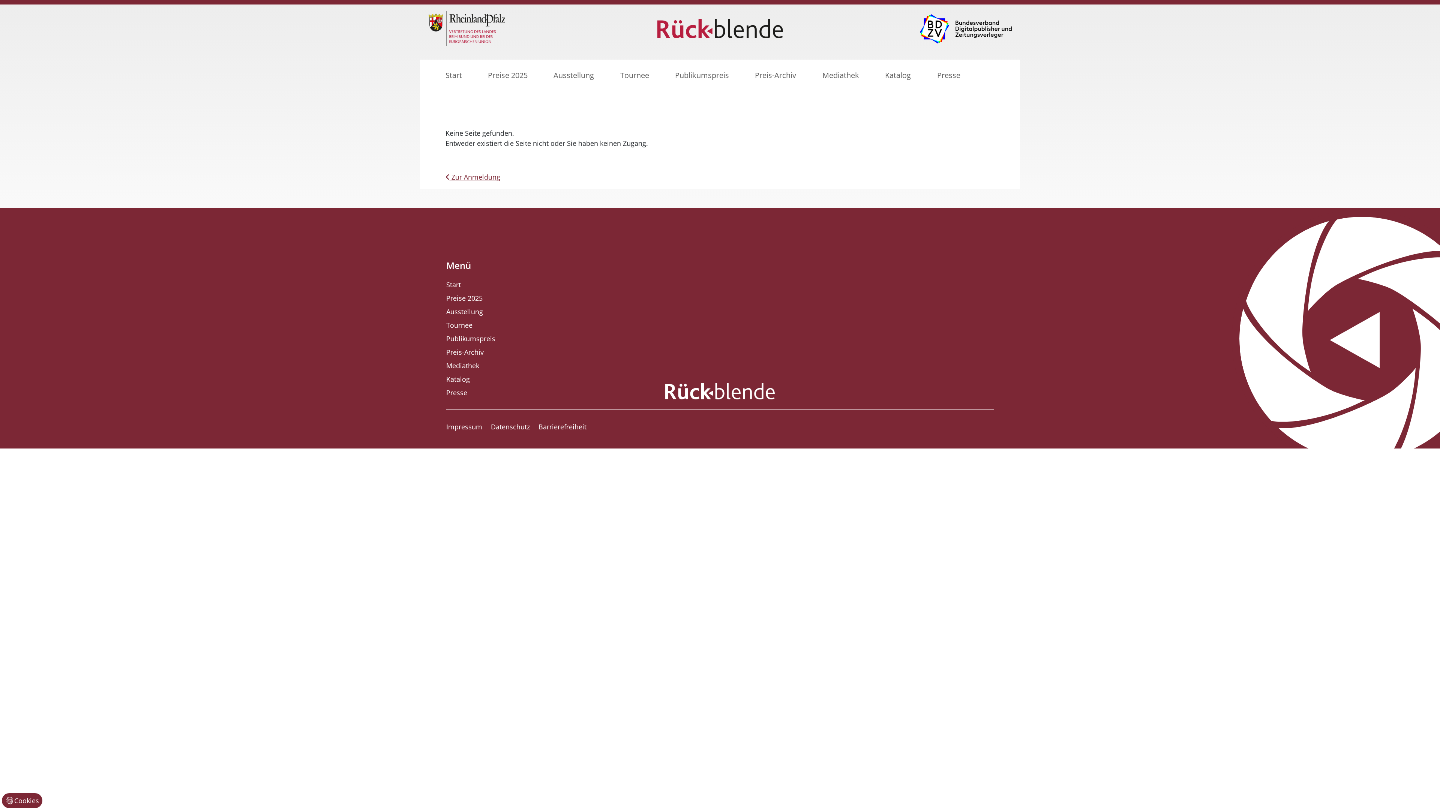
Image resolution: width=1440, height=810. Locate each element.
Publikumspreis (702, 75)
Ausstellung (574, 75)
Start (454, 75)
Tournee (634, 75)
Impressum (464, 426)
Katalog (898, 75)
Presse (948, 75)
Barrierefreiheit (562, 426)
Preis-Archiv (775, 75)
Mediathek (840, 75)
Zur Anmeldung (475, 177)
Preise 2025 (508, 75)
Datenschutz (510, 426)
